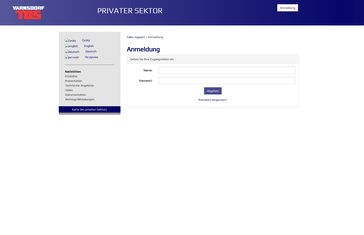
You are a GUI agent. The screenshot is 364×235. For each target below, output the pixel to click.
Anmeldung (287, 7)
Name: (148, 70)
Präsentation (74, 80)
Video (70, 90)
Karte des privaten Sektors (89, 109)
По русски (91, 57)
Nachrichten (74, 71)
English (89, 46)
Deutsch (91, 51)
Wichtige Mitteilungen (80, 99)
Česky (86, 40)
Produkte (72, 76)
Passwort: (145, 80)
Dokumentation (76, 94)
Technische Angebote (80, 85)
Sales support (136, 37)
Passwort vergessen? (213, 99)
